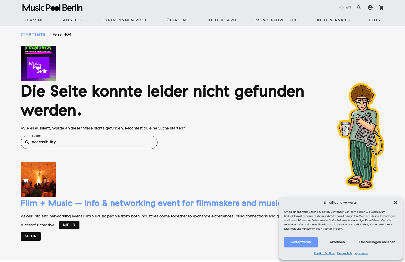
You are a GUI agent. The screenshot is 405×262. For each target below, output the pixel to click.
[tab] (345, 7)
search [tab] (359, 7)
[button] (395, 202)
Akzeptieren (301, 242)
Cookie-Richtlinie (324, 253)
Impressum (361, 253)
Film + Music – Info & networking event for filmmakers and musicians (159, 204)
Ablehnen (337, 242)
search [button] (27, 142)
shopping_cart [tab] (381, 7)
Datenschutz (344, 253)
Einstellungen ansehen (377, 242)
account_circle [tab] (370, 7)
